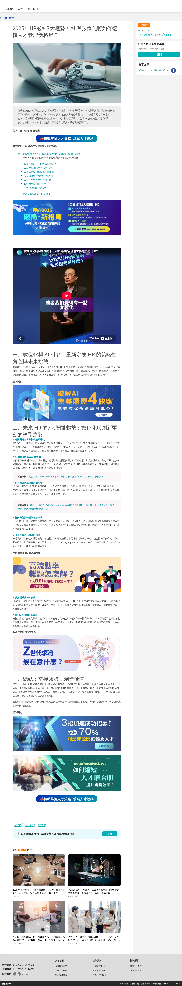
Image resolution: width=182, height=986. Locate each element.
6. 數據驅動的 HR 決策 (35, 183)
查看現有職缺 (61, 966)
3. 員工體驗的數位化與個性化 (39, 171)
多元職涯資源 (61, 974)
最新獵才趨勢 (99, 970)
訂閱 (159, 54)
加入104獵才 (136, 970)
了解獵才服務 (99, 966)
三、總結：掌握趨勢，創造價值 (34, 193)
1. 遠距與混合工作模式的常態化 (40, 163)
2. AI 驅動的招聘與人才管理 (38, 167)
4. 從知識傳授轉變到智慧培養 (39, 175)
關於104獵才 (136, 966)
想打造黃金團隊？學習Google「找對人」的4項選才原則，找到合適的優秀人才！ (67, 476)
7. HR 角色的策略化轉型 (36, 187)
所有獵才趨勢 (7, 17)
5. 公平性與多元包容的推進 (37, 179)
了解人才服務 (61, 970)
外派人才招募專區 (101, 974)
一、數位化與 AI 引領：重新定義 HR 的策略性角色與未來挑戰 (49, 153)
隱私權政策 (6, 983)
